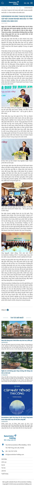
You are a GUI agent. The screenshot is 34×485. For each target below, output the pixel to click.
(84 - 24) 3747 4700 (11, 451)
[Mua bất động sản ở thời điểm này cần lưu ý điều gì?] (17, 338)
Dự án (3, 465)
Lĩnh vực (3, 462)
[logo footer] (10, 440)
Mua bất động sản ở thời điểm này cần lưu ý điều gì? (16, 340)
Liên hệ (3, 471)
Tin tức (3, 468)
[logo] (14, 3)
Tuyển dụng (4, 473)
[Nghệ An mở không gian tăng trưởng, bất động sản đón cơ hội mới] (17, 368)
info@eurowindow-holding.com (14, 454)
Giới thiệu (4, 459)
